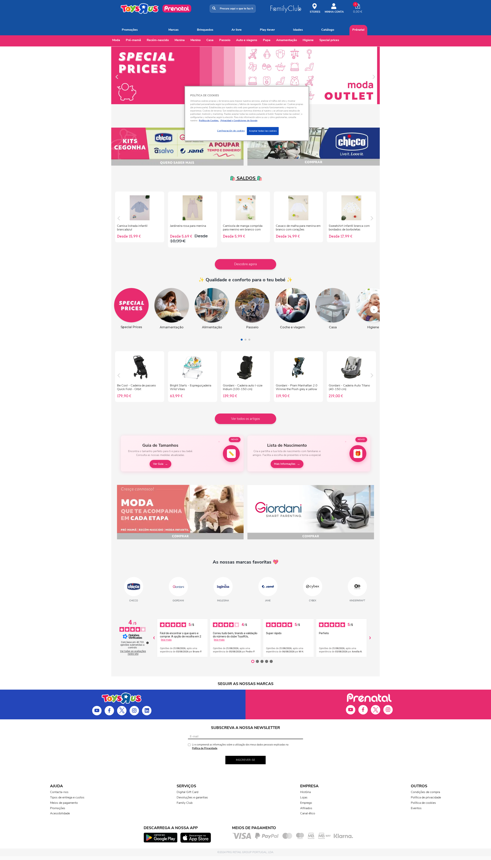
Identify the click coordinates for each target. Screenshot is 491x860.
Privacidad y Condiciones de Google (238, 120)
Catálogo (327, 30)
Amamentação (286, 40)
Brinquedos (205, 30)
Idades (298, 30)
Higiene (308, 40)
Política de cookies (423, 803)
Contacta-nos (59, 792)
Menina (180, 40)
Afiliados (306, 808)
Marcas (173, 30)
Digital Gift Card (187, 792)
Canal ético (307, 813)
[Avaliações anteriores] (154, 638)
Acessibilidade (60, 813)
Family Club (185, 803)
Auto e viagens (246, 40)
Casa (209, 40)
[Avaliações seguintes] (370, 638)
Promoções (130, 30)
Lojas (303, 797)
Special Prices (329, 40)
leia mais (166, 639)
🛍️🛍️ (245, 178)
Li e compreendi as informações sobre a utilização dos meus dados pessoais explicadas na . (240, 746)
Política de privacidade (426, 797)
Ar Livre (236, 30)
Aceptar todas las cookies (263, 130)
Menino (195, 40)
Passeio (224, 40)
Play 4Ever (267, 30)
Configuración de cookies (231, 130)
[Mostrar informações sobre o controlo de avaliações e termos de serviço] (147, 642)
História (305, 792)
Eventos (416, 808)
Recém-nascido (158, 40)
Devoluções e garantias (192, 797)
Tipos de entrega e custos (67, 797)
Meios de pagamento (64, 803)
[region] (247, 113)
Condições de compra (425, 792)
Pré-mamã (133, 40)
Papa (266, 40)
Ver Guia (158, 464)
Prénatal (358, 30)
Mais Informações (284, 464)
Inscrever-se (245, 760)
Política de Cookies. (209, 120)
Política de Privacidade (204, 748)
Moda (116, 40)
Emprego (306, 803)
